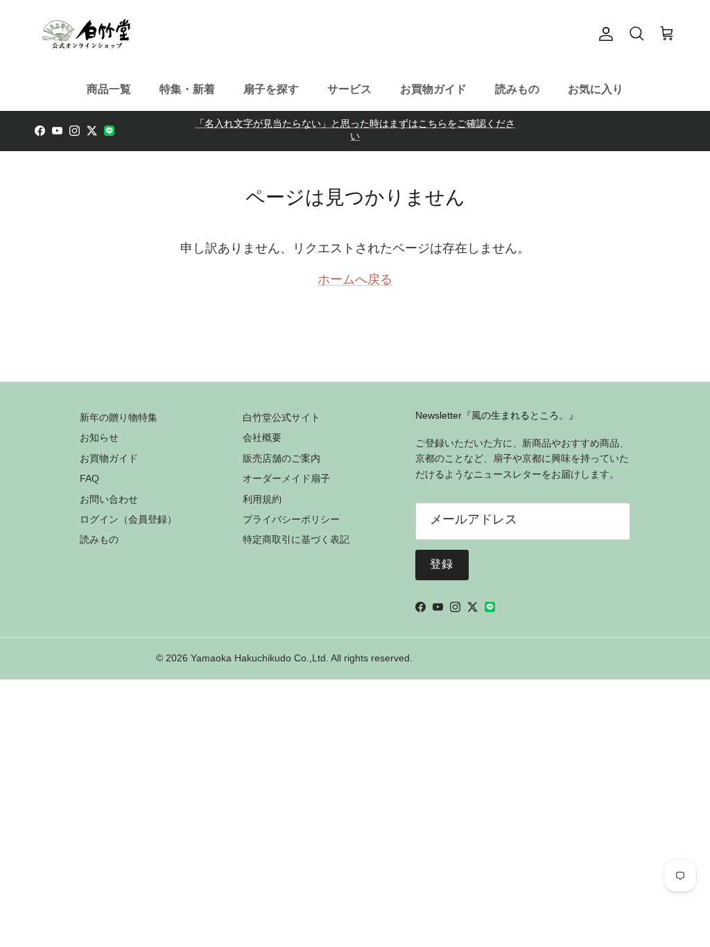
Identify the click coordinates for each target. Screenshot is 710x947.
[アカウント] (603, 34)
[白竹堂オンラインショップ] (87, 34)
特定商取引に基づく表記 (296, 539)
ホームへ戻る (355, 281)
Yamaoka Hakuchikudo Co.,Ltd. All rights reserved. (302, 657)
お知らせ (99, 437)
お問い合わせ (109, 499)
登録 (442, 565)
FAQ (89, 478)
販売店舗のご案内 (281, 458)
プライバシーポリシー (291, 519)
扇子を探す (271, 89)
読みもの (517, 89)
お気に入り (595, 89)
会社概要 (262, 437)
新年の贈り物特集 (118, 417)
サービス (349, 89)
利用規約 (262, 499)
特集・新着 (187, 89)
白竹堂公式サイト (281, 417)
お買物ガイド (433, 89)
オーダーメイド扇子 (286, 478)
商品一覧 (109, 89)
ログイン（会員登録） (128, 519)
